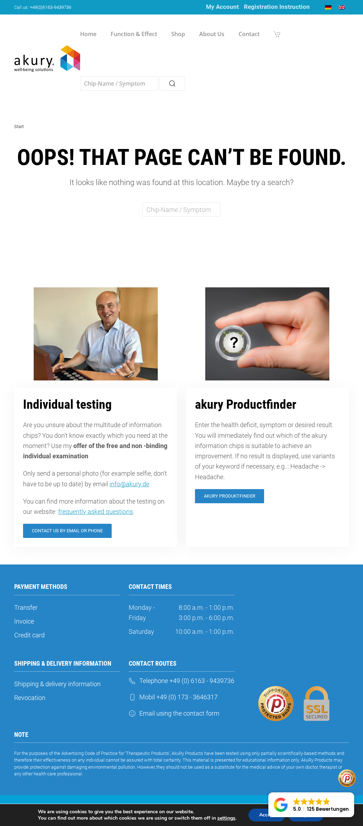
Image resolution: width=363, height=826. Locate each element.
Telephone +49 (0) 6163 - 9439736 (186, 680)
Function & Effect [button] (134, 34)
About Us (211, 34)
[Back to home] (47, 58)
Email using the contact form (179, 713)
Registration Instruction (277, 6)
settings (226, 818)
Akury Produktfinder (229, 496)
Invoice (24, 621)
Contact (249, 34)
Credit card (29, 635)
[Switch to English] (341, 7)
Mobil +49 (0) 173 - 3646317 (178, 697)
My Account (222, 6)
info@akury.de (129, 484)
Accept (267, 814)
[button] (311, 804)
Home (88, 34)
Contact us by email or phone (67, 530)
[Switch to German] (328, 7)
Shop (178, 34)
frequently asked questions (95, 511)
